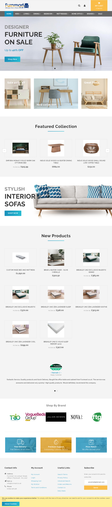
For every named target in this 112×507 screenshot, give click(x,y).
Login (33, 478)
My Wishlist (35, 484)
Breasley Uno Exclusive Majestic (21, 307)
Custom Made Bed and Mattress (20, 270)
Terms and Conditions (39, 487)
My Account (35, 474)
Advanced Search (64, 481)
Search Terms (62, 474)
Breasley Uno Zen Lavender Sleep (56, 307)
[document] (56, 501)
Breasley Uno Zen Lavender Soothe (91, 307)
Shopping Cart (36, 481)
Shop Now (12, 59)
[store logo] (17, 5)
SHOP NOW (13, 213)
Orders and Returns (65, 484)
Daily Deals (62, 491)
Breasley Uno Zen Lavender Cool (20, 342)
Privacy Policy (63, 478)
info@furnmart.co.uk (14, 483)
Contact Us (61, 487)
